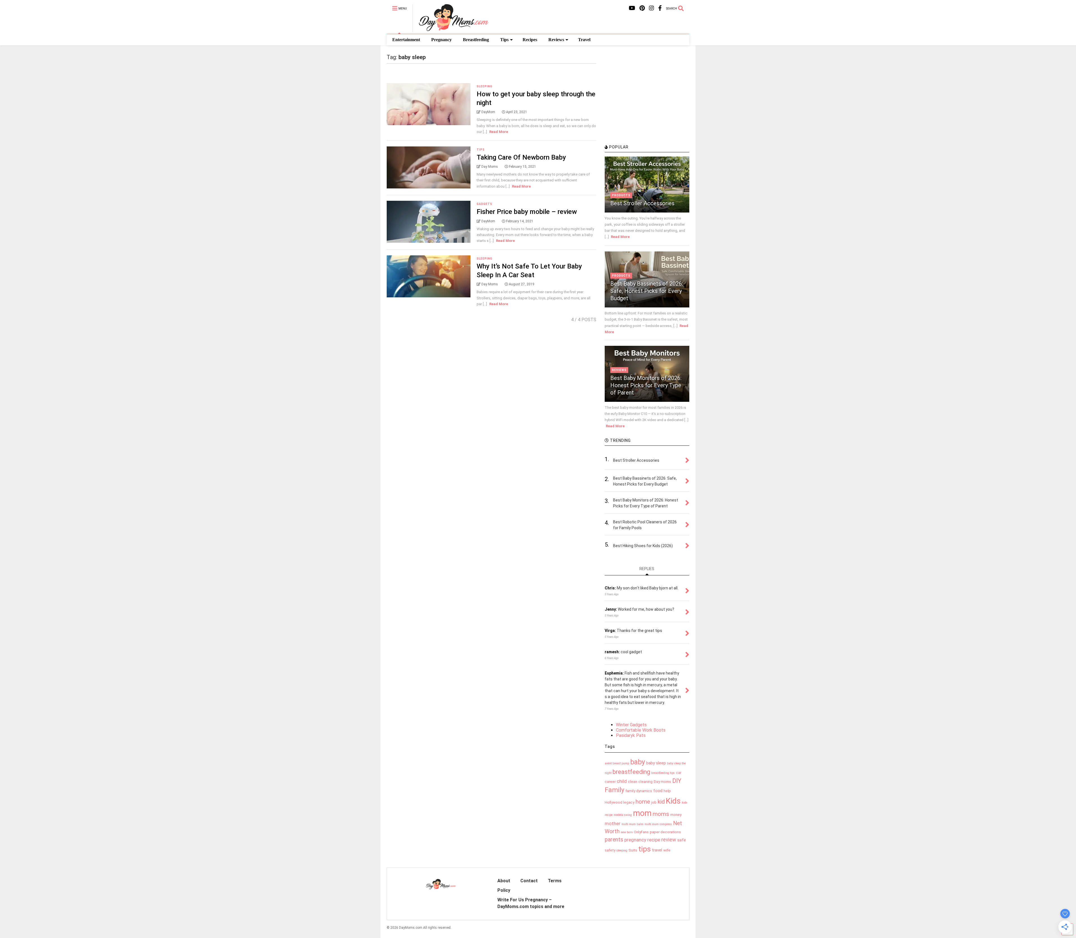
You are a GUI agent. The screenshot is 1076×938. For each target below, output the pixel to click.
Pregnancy (441, 39)
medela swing (623, 815)
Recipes (530, 39)
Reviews (556, 39)
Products (621, 195)
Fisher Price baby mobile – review (527, 212)
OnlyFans (641, 832)
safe (681, 840)
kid (661, 801)
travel (657, 850)
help (667, 791)
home (643, 801)
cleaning (645, 782)
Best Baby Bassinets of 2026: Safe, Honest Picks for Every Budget (646, 291)
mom (642, 813)
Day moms (662, 782)
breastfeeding (631, 771)
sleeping (621, 850)
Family (614, 790)
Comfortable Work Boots (640, 730)
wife (667, 850)
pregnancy (635, 840)
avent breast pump (617, 763)
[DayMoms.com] (450, 29)
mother (612, 823)
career (610, 782)
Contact (529, 880)
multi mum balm (632, 824)
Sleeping (484, 86)
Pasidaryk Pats (631, 735)
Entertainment (406, 39)
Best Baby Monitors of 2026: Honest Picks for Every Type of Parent (645, 385)
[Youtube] (632, 8)
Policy (503, 890)
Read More (498, 132)
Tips (504, 39)
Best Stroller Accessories (642, 203)
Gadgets (484, 204)
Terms (555, 880)
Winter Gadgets (631, 724)
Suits (633, 850)
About (503, 880)
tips (644, 849)
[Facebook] (660, 8)
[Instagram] (651, 8)
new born (627, 832)
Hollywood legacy (619, 802)
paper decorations (665, 832)
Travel (584, 39)
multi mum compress (658, 824)
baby (637, 762)
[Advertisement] (647, 102)
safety (610, 850)
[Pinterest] (642, 8)
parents (614, 839)
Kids (673, 801)
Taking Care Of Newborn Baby (521, 157)
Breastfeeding (476, 39)
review (668, 840)
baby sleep (656, 763)
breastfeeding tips (663, 773)
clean (632, 782)
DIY (676, 780)
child (622, 781)
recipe (653, 840)
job (654, 802)
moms (661, 814)
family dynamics (638, 791)
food (657, 790)
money (675, 815)
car (678, 773)
